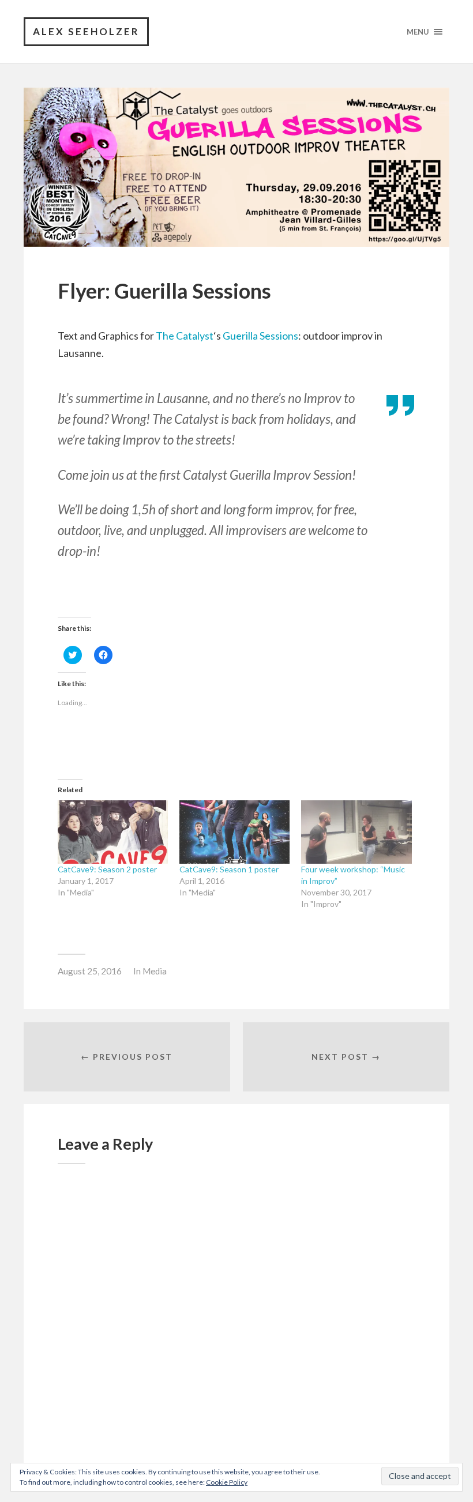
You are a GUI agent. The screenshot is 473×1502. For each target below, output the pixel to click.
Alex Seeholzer (86, 31)
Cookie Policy (226, 1482)
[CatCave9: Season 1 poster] (234, 831)
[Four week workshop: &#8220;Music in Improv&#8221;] (356, 831)
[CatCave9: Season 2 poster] (113, 831)
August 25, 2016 (90, 971)
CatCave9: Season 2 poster (107, 869)
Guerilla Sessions (260, 335)
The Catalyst (184, 335)
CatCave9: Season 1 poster (229, 869)
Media (154, 971)
